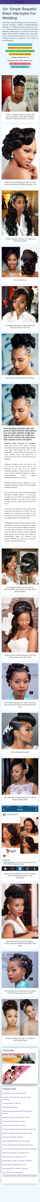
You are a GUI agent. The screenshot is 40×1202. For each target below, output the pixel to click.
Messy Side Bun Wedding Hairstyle (14, 1164)
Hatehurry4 (19, 2)
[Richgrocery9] (20, 1075)
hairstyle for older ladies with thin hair (20, 60)
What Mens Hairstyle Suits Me (13, 1137)
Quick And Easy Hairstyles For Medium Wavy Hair (19, 1129)
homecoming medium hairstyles (20, 54)
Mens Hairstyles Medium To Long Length (16, 1141)
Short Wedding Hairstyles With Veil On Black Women (17, 1112)
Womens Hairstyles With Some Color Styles (17, 1133)
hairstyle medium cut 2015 (20, 67)
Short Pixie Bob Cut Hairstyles (13, 1172)
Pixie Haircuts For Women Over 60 (14, 1157)
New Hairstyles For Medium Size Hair (15, 1168)
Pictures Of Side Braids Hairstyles (14, 1121)
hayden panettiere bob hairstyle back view (20, 51)
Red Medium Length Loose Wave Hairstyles (17, 1161)
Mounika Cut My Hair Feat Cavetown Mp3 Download (17, 1098)
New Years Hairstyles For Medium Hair (16, 1153)
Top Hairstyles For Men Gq (12, 1103)
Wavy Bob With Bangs (10, 1107)
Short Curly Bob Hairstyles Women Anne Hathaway (20, 1149)
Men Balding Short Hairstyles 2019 (14, 1093)
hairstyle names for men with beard (20, 44)
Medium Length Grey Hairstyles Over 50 (16, 1117)
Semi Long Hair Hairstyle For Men (14, 1125)
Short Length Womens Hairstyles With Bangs (18, 1145)
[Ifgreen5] (19, 1058)
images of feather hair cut (20, 57)
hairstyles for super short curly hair (20, 48)
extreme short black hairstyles (20, 64)
